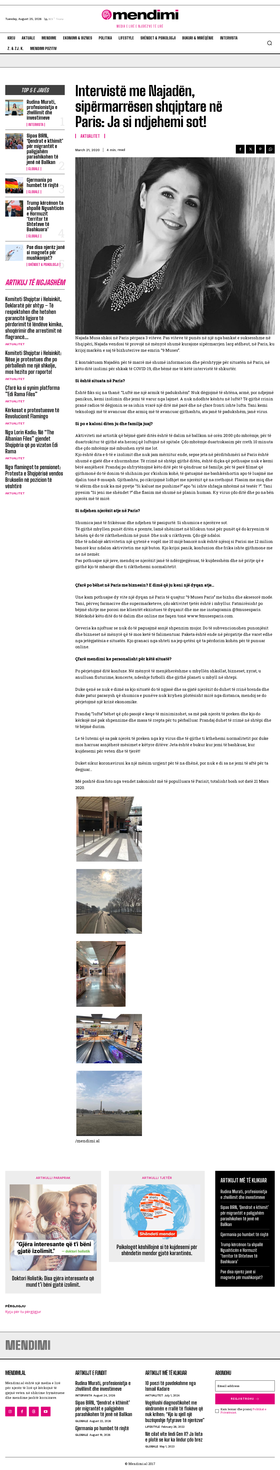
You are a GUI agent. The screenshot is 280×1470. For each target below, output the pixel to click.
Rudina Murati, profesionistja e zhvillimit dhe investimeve (42, 110)
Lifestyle (152, 1426)
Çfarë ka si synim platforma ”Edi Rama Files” (32, 391)
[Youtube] (46, 1411)
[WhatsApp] (270, 149)
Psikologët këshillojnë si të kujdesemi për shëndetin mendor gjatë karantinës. (157, 1250)
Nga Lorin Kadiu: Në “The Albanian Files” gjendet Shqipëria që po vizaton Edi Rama (31, 441)
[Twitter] (250, 149)
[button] (269, 43)
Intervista (35, 124)
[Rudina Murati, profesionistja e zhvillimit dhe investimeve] (14, 107)
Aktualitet (15, 344)
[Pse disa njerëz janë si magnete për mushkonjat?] (14, 253)
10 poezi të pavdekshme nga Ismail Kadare (170, 1386)
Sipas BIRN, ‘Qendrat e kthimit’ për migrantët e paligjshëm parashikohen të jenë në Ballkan (45, 149)
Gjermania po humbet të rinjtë (42, 182)
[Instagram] (10, 1411)
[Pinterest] (260, 149)
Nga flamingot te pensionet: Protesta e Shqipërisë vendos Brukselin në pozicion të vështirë (34, 476)
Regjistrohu (242, 1398)
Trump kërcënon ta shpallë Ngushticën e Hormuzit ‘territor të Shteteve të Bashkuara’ (45, 216)
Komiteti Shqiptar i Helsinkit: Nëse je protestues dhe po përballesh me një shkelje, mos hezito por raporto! (33, 362)
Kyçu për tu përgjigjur (23, 1311)
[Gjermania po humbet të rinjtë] (14, 185)
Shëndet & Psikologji (43, 264)
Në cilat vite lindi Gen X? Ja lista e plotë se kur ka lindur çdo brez (174, 1437)
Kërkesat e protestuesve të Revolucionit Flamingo (32, 413)
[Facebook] (240, 149)
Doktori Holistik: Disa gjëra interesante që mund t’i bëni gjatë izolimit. (53, 1281)
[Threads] (33, 1411)
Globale (34, 169)
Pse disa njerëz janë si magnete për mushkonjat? (46, 252)
